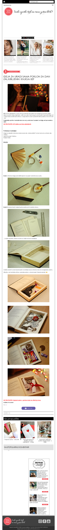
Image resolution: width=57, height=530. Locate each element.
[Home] (14, 521)
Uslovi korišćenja (44, 527)
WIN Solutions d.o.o (35, 528)
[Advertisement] (28, 26)
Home (4, 2)
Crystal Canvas (23, 528)
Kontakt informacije (35, 527)
